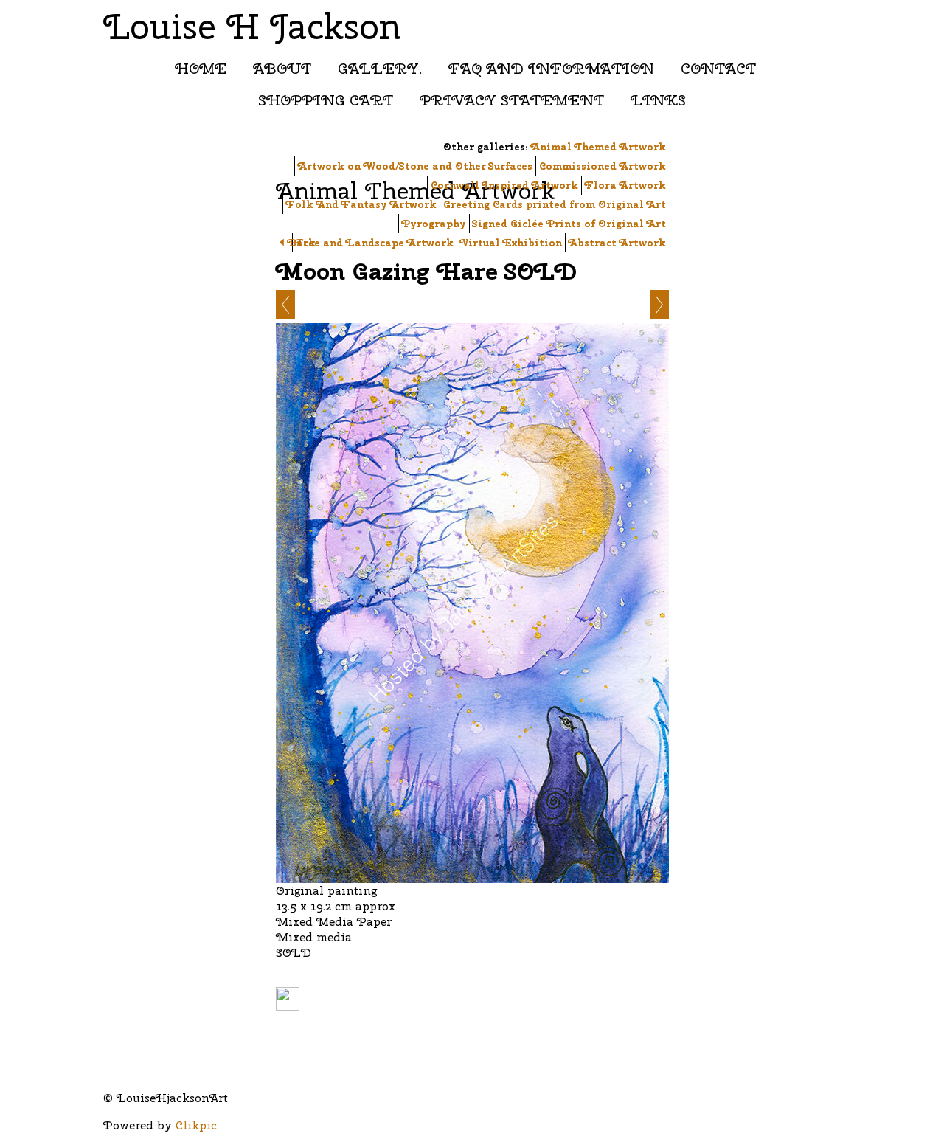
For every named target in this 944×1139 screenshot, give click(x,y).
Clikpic (196, 1125)
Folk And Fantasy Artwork (361, 204)
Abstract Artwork (617, 242)
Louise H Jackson (252, 26)
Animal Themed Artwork (598, 146)
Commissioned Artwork (602, 166)
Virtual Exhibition (511, 242)
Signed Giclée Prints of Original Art (569, 223)
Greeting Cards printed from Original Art (554, 204)
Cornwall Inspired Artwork (504, 185)
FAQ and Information (551, 68)
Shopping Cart (325, 100)
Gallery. (380, 68)
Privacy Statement (512, 100)
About (282, 68)
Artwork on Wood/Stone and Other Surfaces (415, 166)
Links (658, 100)
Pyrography (434, 223)
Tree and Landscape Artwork (375, 242)
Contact (718, 68)
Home (200, 68)
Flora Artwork (625, 185)
